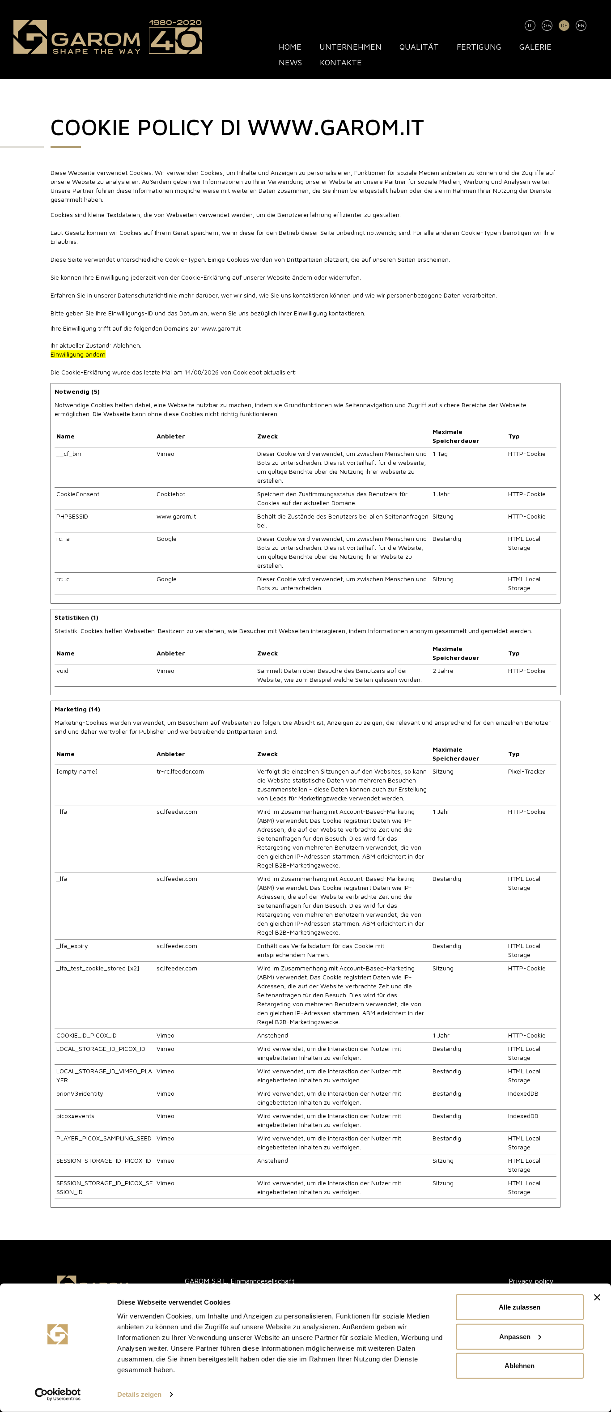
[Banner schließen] (597, 1297)
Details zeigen (139, 1394)
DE (564, 25)
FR (581, 25)
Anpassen (514, 1336)
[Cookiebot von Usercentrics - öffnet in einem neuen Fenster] (58, 1394)
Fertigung (479, 46)
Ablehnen (520, 1365)
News (290, 62)
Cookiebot (247, 372)
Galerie (535, 46)
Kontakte (341, 62)
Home (290, 46)
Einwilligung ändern (78, 354)
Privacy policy (531, 1281)
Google (167, 538)
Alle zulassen (519, 1307)
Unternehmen (350, 46)
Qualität (419, 46)
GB (547, 25)
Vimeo (165, 453)
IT (530, 25)
